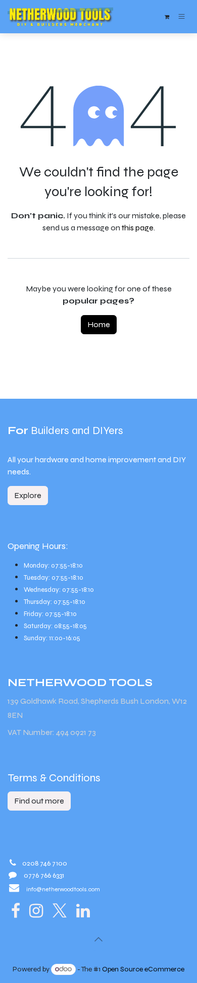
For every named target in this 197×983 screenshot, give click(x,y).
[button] (98, 939)
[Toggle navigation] (181, 16)
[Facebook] (15, 911)
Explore (27, 495)
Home (98, 324)
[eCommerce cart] (167, 17)
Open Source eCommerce (143, 969)
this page (138, 227)
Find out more (39, 801)
